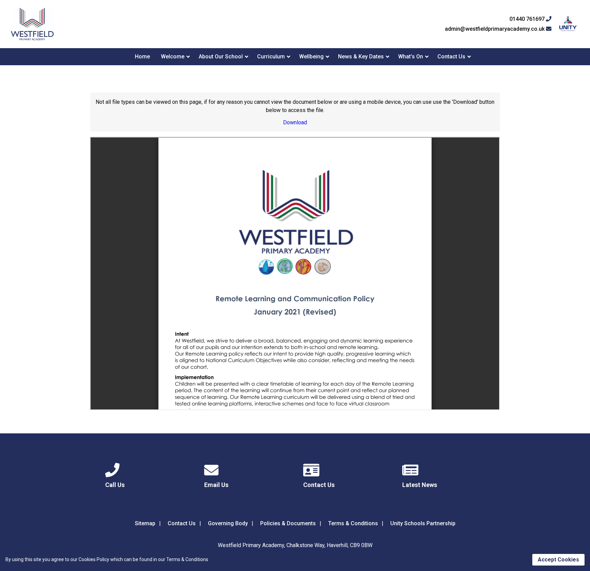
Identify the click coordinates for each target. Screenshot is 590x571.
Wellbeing (311, 56)
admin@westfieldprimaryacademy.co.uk (495, 29)
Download (295, 122)
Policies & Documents (288, 523)
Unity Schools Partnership (422, 523)
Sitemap (145, 523)
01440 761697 (527, 19)
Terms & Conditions (353, 523)
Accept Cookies (558, 559)
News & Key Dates (361, 56)
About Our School (221, 56)
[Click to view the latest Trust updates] (568, 24)
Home (142, 56)
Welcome (172, 56)
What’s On (410, 56)
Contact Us (451, 56)
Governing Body (228, 523)
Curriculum (271, 56)
